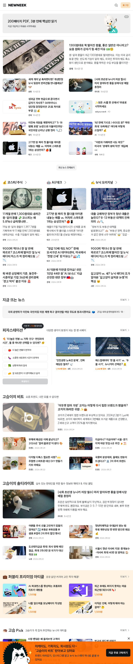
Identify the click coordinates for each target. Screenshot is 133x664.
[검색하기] (116, 5)
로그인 (125, 5)
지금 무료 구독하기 (118, 652)
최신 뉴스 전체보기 (66, 167)
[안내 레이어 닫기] (128, 638)
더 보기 (123, 299)
